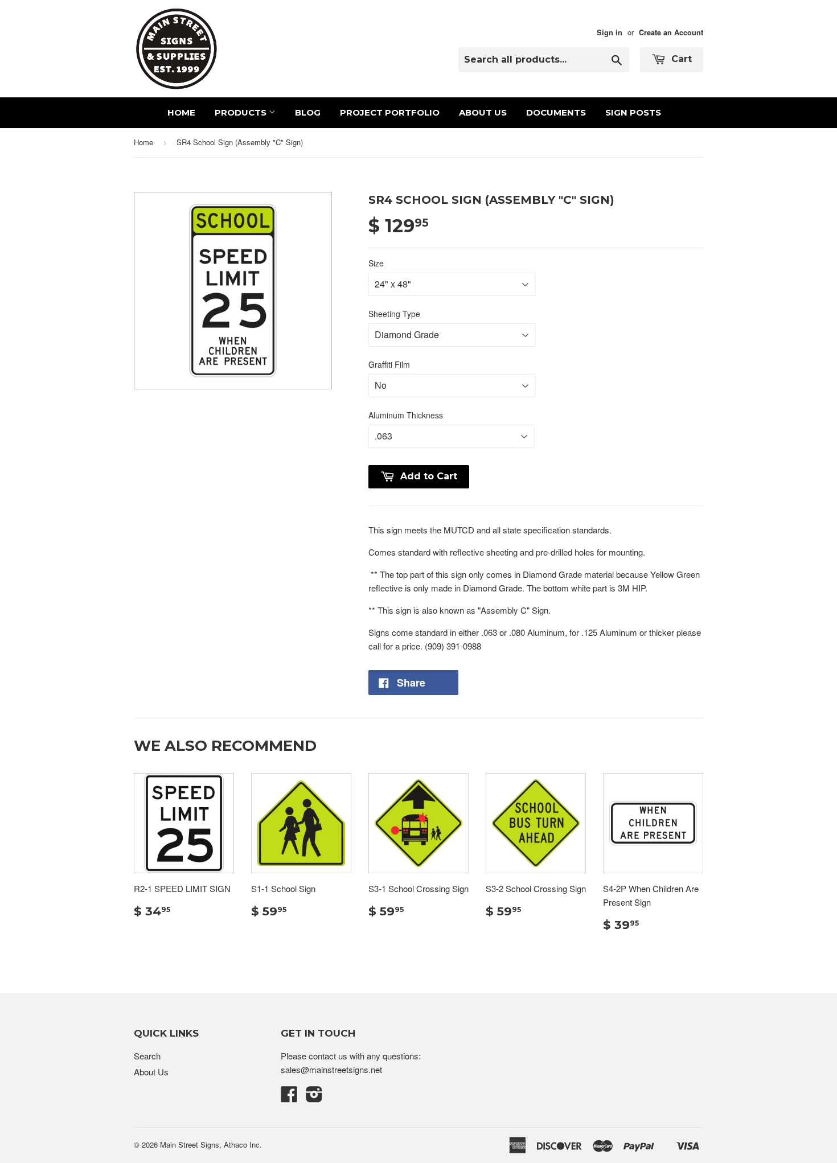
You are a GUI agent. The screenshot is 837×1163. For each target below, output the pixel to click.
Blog (308, 112)
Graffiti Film (389, 364)
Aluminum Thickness (405, 415)
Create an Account (671, 32)
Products (242, 112)
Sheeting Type (394, 313)
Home (181, 112)
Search (147, 1056)
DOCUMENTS (556, 112)
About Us (483, 112)
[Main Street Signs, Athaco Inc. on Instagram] (314, 1097)
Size (376, 263)
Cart (680, 59)
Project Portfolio (390, 112)
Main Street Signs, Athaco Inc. (211, 1144)
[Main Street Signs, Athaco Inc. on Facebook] (289, 1097)
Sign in (609, 32)
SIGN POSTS (633, 112)
